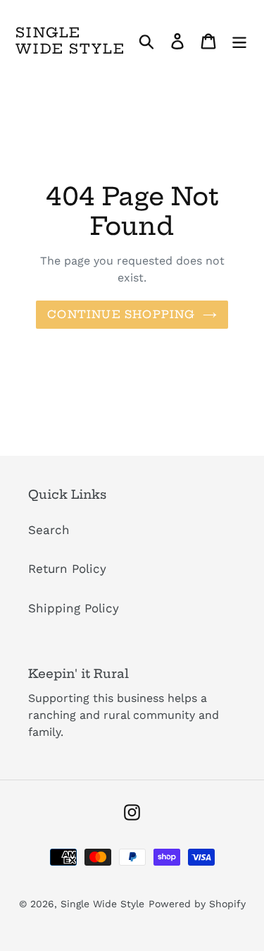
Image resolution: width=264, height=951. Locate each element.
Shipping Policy (73, 608)
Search (49, 530)
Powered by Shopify (197, 903)
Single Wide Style (70, 41)
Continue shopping (121, 314)
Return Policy (67, 569)
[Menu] (239, 41)
